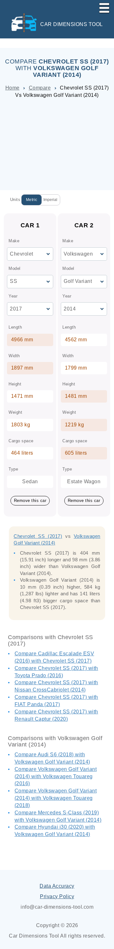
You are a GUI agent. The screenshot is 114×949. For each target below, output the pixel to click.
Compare (40, 87)
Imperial (50, 199)
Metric (31, 199)
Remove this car (30, 500)
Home (12, 87)
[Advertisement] (57, 142)
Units (15, 199)
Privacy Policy (57, 896)
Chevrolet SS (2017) (38, 536)
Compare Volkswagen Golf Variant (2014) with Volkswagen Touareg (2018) (56, 798)
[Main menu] (101, 6)
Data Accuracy (57, 886)
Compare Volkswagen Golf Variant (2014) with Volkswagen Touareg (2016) (56, 776)
